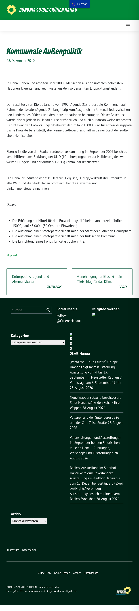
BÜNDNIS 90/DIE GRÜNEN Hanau (48, 10)
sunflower (34, 591)
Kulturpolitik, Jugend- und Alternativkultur (37, 281)
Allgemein (12, 255)
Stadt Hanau (80, 353)
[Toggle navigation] (128, 25)
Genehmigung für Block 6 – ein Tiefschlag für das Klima (102, 281)
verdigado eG (69, 591)
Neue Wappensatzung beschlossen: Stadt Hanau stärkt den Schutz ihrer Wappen (95, 402)
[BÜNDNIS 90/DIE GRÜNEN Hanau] (11, 10)
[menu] (80, 4)
